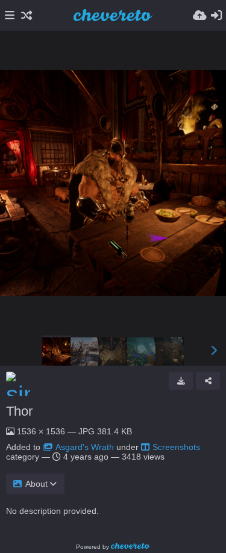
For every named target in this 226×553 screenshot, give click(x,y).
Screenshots (176, 447)
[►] (214, 351)
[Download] (181, 381)
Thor (19, 411)
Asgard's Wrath (84, 447)
